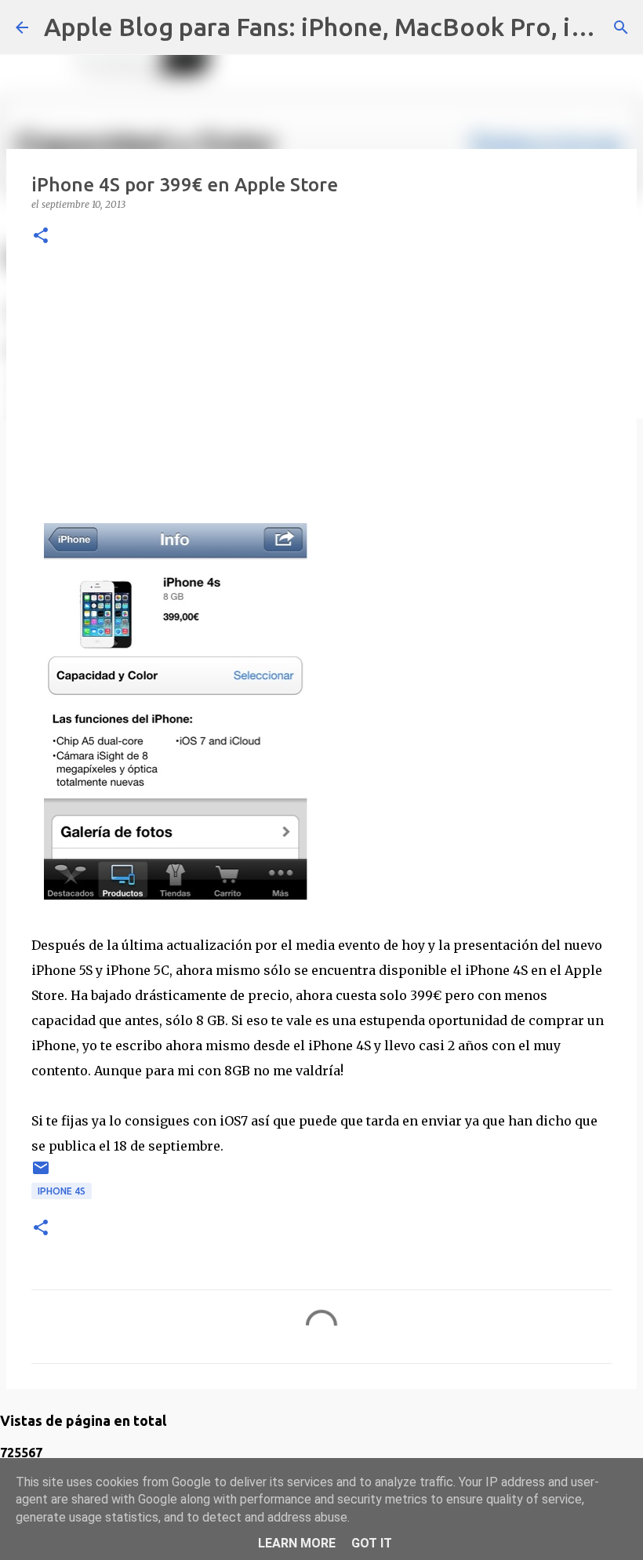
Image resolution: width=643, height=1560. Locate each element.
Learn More (297, 1543)
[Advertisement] (321, 382)
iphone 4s (61, 1191)
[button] (40, 236)
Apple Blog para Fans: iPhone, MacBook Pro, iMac (331, 27)
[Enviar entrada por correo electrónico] (40, 1174)
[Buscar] (621, 27)
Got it (371, 1543)
